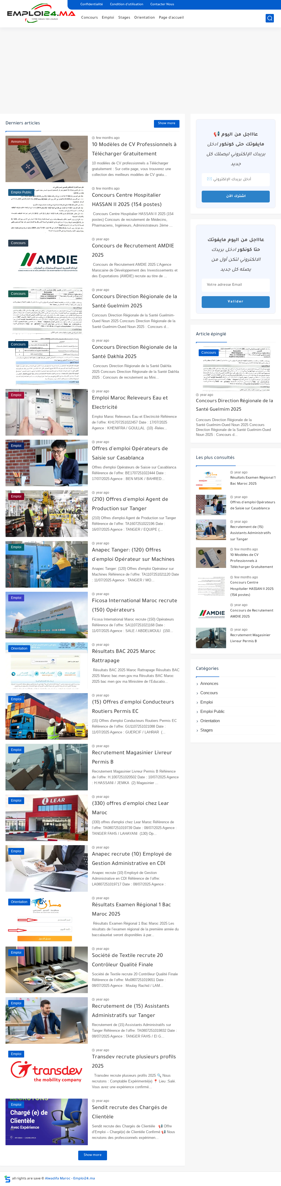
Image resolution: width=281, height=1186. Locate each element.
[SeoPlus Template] (7, 1179)
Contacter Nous (162, 5)
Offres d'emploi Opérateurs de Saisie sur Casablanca (252, 506)
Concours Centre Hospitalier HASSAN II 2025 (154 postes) (252, 589)
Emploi (108, 18)
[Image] (211, 480)
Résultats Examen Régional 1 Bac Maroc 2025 (253, 481)
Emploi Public (212, 711)
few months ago (108, 138)
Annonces (209, 683)
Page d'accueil (171, 18)
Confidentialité (91, 5)
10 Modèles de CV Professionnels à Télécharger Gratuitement (251, 561)
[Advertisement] (140, 71)
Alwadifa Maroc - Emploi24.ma (70, 1179)
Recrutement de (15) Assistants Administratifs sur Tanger (250, 533)
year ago (102, 239)
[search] (270, 18)
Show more (166, 123)
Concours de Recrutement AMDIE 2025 (251, 614)
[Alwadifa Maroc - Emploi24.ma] (41, 13)
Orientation (144, 18)
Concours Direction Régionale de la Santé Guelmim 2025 (234, 405)
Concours (89, 18)
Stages (124, 18)
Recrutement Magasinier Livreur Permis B (250, 639)
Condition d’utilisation (126, 5)
